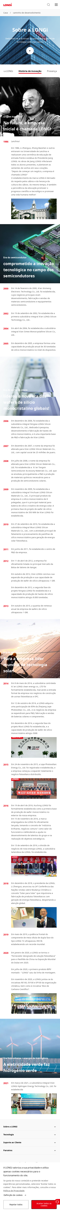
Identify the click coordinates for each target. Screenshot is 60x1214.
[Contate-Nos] (57, 1202)
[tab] (30, 71)
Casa (5, 12)
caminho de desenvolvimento (26, 12)
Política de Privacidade (13, 1190)
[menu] (56, 4)
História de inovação (30, 71)
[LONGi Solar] (7, 4)
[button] (48, 4)
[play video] (30, 50)
